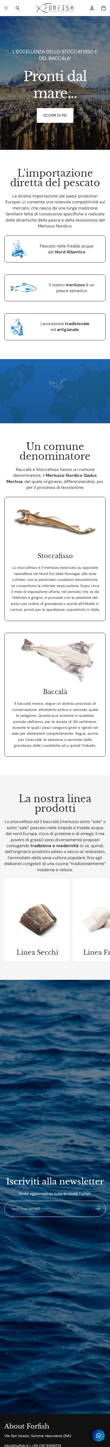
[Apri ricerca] (17, 8)
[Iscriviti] (97, 1208)
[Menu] (6, 8)
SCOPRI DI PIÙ (55, 115)
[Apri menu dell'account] (92, 8)
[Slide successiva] (101, 920)
